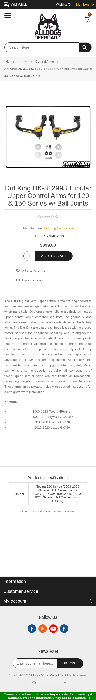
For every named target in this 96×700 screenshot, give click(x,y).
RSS (42, 628)
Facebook (32, 628)
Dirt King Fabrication (58, 228)
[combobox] (41, 47)
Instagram (64, 628)
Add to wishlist (34, 270)
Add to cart (54, 256)
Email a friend (34, 280)
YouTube (53, 628)
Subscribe (70, 663)
